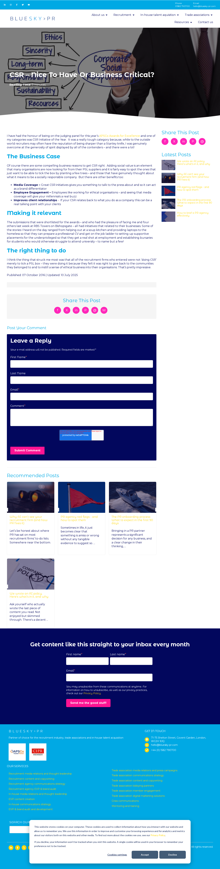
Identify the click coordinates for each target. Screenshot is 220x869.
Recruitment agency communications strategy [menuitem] (37, 783)
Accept (145, 854)
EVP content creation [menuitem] (22, 799)
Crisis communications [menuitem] (125, 800)
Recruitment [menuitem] (122, 15)
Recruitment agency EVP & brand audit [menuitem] (32, 789)
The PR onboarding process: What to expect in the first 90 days (132, 520)
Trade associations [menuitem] (197, 15)
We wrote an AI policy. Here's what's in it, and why (29, 595)
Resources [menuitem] (181, 22)
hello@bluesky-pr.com (204, 6)
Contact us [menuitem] (205, 22)
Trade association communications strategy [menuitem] (138, 775)
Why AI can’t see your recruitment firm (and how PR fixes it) (28, 520)
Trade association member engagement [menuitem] (136, 790)
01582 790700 (182, 6)
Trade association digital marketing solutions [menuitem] (138, 795)
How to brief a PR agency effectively (192, 214)
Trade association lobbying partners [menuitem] (133, 785)
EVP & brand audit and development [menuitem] (31, 809)
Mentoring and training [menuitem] (125, 806)
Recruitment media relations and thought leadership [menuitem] (40, 773)
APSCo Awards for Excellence (119, 135)
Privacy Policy (158, 835)
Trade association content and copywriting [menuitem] (137, 780)
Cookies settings (117, 854)
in (76, 310)
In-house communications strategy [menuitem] (30, 804)
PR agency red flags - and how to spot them (79, 518)
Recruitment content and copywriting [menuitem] (31, 778)
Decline (172, 854)
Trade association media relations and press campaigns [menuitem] (144, 770)
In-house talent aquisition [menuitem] (158, 15)
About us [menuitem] (98, 15)
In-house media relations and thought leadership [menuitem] (38, 794)
